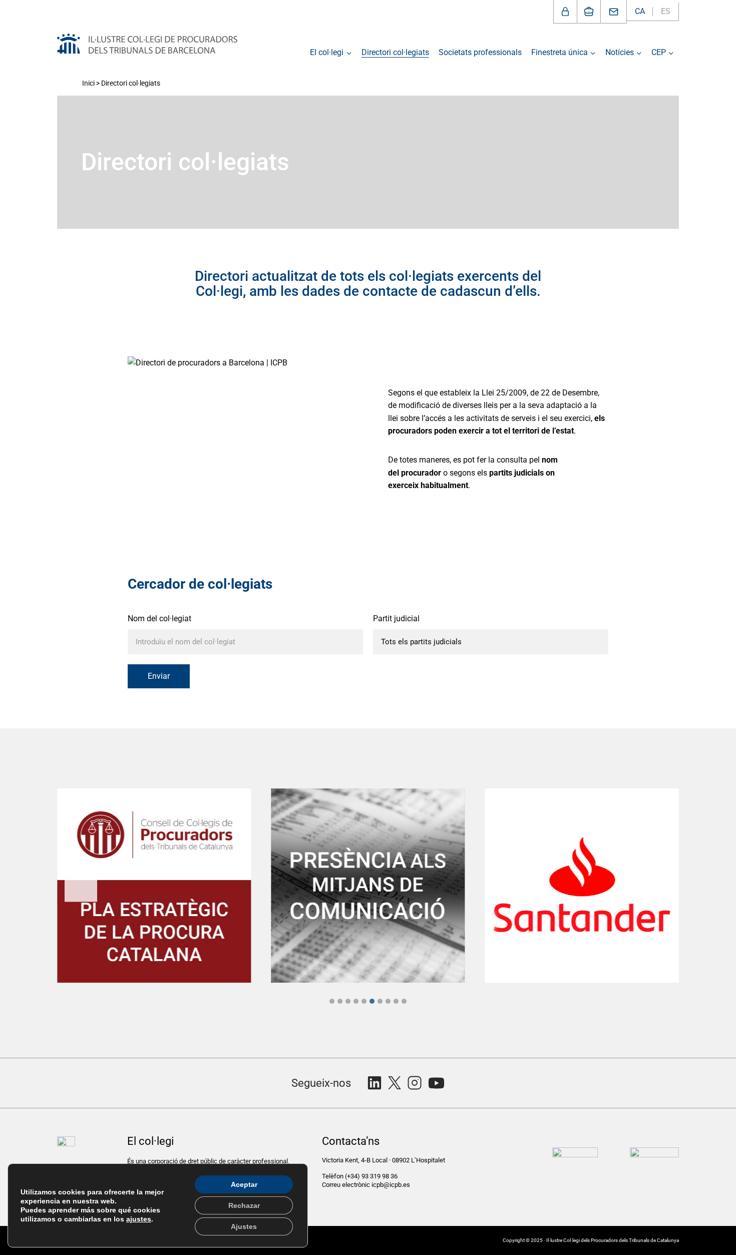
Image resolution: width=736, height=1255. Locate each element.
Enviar (159, 676)
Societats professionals (480, 52)
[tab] (331, 1001)
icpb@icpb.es (391, 1184)
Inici (88, 83)
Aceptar (244, 1184)
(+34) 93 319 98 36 (372, 1176)
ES (665, 11)
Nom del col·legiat (159, 618)
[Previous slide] (81, 885)
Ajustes (244, 1226)
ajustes (138, 1219)
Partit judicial (396, 618)
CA (640, 11)
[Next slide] (655, 885)
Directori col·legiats (395, 52)
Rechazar (244, 1205)
